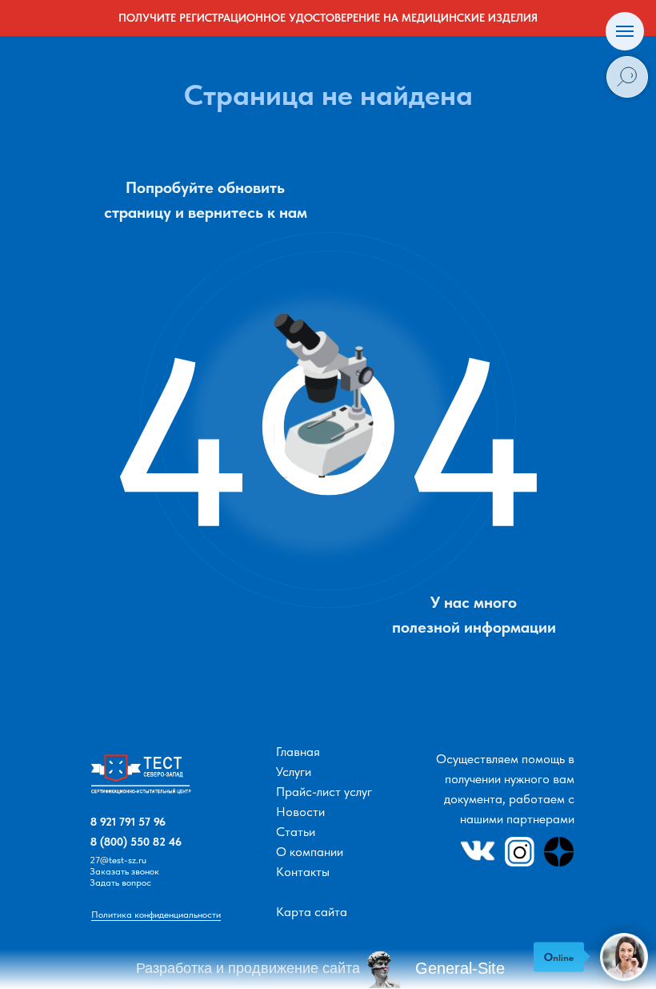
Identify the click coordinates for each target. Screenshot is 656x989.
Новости (300, 811)
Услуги (293, 771)
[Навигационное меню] (625, 31)
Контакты (303, 871)
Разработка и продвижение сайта (248, 968)
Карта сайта (311, 911)
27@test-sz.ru (118, 860)
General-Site (460, 968)
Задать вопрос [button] (120, 882)
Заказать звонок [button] (124, 871)
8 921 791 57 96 (128, 821)
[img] (143, 779)
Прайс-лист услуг (324, 791)
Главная (298, 751)
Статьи (295, 831)
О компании (309, 851)
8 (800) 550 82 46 (136, 841)
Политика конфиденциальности (156, 914)
